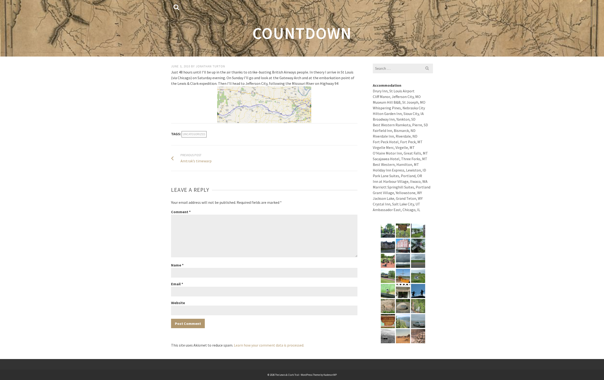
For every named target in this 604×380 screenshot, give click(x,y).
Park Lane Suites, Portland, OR (397, 175)
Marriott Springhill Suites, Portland (401, 187)
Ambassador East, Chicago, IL (396, 209)
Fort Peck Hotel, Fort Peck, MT (398, 141)
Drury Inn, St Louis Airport (394, 91)
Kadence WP (330, 374)
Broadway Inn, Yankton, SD (394, 119)
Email (177, 284)
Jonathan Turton (210, 66)
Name (177, 265)
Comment (181, 211)
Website (178, 302)
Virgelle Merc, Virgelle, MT (394, 147)
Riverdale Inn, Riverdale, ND (395, 136)
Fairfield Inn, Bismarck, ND (394, 130)
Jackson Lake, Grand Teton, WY (398, 198)
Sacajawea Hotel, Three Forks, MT (400, 158)
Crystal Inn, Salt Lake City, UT (396, 204)
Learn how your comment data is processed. (269, 345)
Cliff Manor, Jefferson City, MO (397, 96)
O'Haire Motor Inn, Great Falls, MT (400, 153)
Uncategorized (194, 134)
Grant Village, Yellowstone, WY (397, 192)
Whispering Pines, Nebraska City (399, 108)
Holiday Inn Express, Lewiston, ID (399, 170)
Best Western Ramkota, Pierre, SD (400, 125)
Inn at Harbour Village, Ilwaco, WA (400, 181)
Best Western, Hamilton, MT (396, 164)
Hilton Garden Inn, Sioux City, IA (398, 113)
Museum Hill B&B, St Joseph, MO (399, 102)
